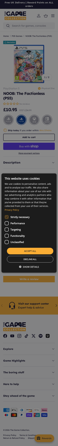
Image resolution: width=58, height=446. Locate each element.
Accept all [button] (30, 250)
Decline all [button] (30, 259)
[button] (29, 267)
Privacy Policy (12, 209)
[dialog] (29, 223)
